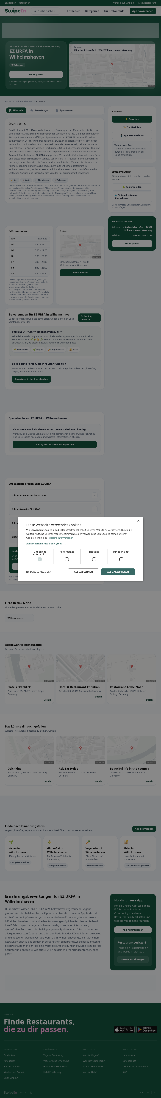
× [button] (138, 521)
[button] (80, 543)
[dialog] (80, 549)
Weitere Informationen (61, 537)
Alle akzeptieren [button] (118, 571)
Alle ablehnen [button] (83, 571)
